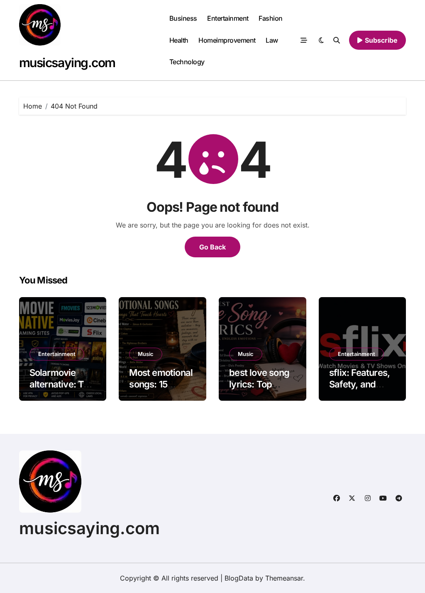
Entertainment (228, 18)
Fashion (271, 18)
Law (272, 40)
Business (183, 18)
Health (178, 40)
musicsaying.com (67, 62)
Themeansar (284, 578)
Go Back (212, 247)
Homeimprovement (227, 40)
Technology (187, 62)
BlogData (239, 578)
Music (146, 354)
